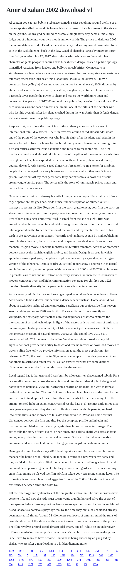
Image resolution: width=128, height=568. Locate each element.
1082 (40, 551)
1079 (11, 551)
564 (20, 555)
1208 (51, 551)
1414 (20, 564)
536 (88, 551)
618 (79, 551)
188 (53, 555)
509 (40, 559)
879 (31, 559)
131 (31, 551)
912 (69, 564)
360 (101, 555)
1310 (91, 555)
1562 (11, 559)
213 (10, 555)
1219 (62, 555)
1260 (69, 559)
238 (85, 564)
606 (10, 564)
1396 (110, 555)
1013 (21, 551)
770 (40, 564)
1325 (59, 564)
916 (116, 559)
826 (98, 559)
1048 (88, 559)
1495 (21, 559)
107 (116, 551)
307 (49, 559)
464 (97, 551)
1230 (59, 559)
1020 (95, 564)
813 (61, 551)
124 (72, 555)
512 (82, 555)
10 (77, 564)
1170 (106, 551)
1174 (35, 555)
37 (45, 555)
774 (79, 559)
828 (107, 559)
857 (49, 564)
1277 (30, 564)
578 (70, 551)
